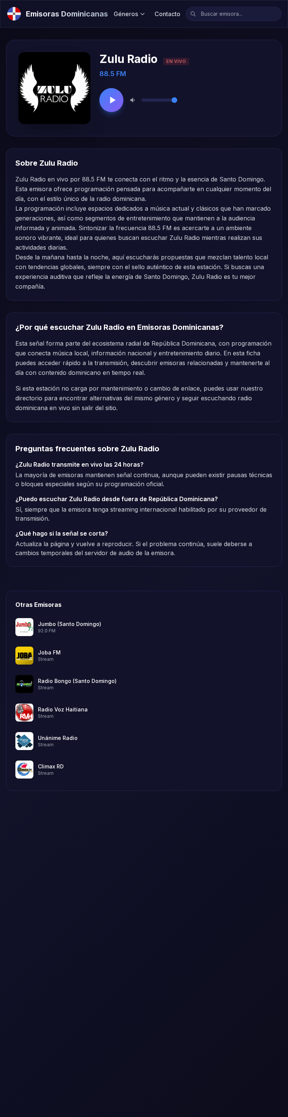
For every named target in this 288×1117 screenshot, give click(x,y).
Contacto (167, 14)
